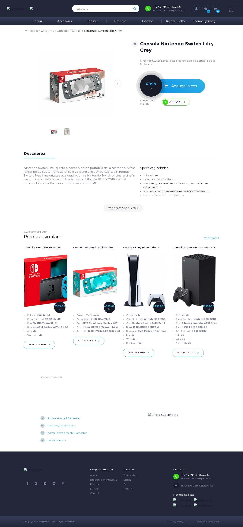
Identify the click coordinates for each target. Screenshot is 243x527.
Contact (94, 493)
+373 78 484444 (167, 7)
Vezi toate (211, 238)
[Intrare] (196, 8)
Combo (147, 21)
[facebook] (27, 483)
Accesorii (65, 21)
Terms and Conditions (207, 521)
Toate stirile (129, 475)
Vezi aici (175, 101)
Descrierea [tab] (34, 153)
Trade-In (128, 488)
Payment (95, 484)
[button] (117, 83)
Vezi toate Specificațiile (123, 208)
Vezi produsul (37, 344)
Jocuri (37, 21)
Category (47, 31)
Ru (36, 8)
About (93, 475)
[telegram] (54, 483)
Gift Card (120, 21)
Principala (31, 31)
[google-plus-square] (45, 483)
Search (127, 479)
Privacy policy (175, 521)
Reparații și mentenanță (103, 479)
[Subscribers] (163, 414)
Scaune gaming (204, 21)
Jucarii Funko (175, 21)
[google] (36, 483)
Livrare (94, 488)
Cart (125, 484)
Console (92, 21)
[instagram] (63, 483)
